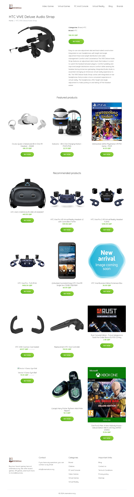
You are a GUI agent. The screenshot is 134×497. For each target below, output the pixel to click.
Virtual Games (64, 6)
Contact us (102, 466)
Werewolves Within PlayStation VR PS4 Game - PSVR (107, 145)
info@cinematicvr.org (46, 469)
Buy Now (76, 41)
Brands (120, 6)
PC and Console (81, 6)
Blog (111, 6)
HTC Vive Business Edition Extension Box (106, 283)
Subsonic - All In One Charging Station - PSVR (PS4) (67, 145)
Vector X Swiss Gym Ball (27, 373)
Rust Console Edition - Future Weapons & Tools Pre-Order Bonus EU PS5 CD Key (107, 336)
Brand (80, 27)
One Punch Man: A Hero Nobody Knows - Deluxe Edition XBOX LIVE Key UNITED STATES (106, 427)
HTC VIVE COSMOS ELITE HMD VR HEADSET (27, 212)
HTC (84, 27)
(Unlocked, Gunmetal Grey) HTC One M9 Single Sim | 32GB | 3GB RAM (67, 284)
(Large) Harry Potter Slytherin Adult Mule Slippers (67, 409)
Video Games (48, 6)
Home (11, 21)
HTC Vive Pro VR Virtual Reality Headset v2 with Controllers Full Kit (67, 220)
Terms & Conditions (105, 470)
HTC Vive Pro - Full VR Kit (27, 283)
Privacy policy (103, 474)
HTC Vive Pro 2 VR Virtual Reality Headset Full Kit (107, 220)
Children (71, 466)
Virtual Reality (98, 6)
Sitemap (101, 478)
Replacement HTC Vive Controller (67, 347)
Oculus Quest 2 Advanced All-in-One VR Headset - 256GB (27, 145)
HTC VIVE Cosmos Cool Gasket (27, 347)
